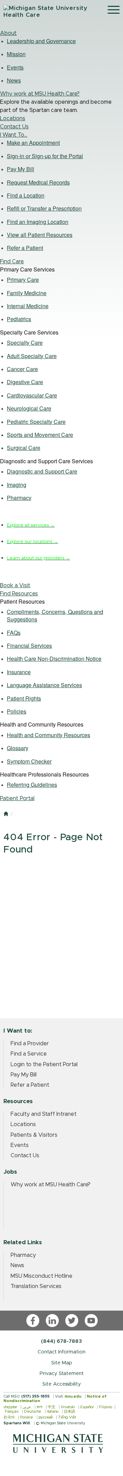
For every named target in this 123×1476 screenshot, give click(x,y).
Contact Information (61, 1351)
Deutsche (32, 1411)
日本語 (69, 1411)
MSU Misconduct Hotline (41, 1276)
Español (87, 1407)
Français (11, 1411)
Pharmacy (23, 1255)
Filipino (105, 1407)
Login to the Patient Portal (44, 1064)
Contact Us (14, 126)
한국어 (9, 1417)
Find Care (12, 261)
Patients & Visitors (34, 1135)
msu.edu (73, 1396)
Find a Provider (30, 1043)
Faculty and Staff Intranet (44, 1114)
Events (20, 1145)
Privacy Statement (62, 1373)
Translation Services (36, 1286)
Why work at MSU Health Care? (40, 94)
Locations (12, 118)
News (17, 1265)
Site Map (61, 1362)
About (8, 33)
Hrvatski (68, 1407)
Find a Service (29, 1054)
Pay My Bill (24, 1074)
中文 (51, 1407)
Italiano (52, 1411)
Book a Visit (15, 585)
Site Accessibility (61, 1384)
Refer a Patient (30, 1085)
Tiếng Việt (67, 1417)
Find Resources (19, 593)
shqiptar (10, 1407)
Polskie (26, 1417)
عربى (27, 1407)
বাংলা (39, 1407)
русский (46, 1417)
